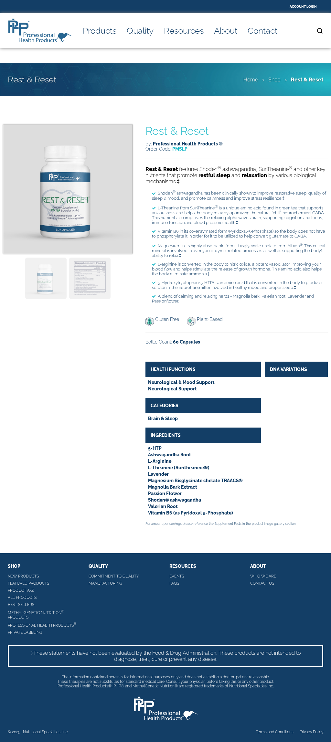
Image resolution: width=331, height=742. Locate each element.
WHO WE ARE (263, 576)
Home (250, 80)
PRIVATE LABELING (25, 632)
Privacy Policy (311, 732)
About (225, 31)
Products (99, 31)
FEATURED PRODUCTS (28, 583)
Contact (262, 31)
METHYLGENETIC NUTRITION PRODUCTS (36, 615)
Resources (184, 31)
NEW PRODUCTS (23, 576)
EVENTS (176, 576)
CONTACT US (262, 583)
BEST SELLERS (21, 604)
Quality (140, 31)
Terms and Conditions (275, 732)
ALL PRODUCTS (22, 597)
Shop (274, 80)
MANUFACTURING (105, 583)
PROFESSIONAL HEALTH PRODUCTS (42, 625)
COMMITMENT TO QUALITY (114, 576)
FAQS (174, 583)
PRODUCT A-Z (21, 590)
